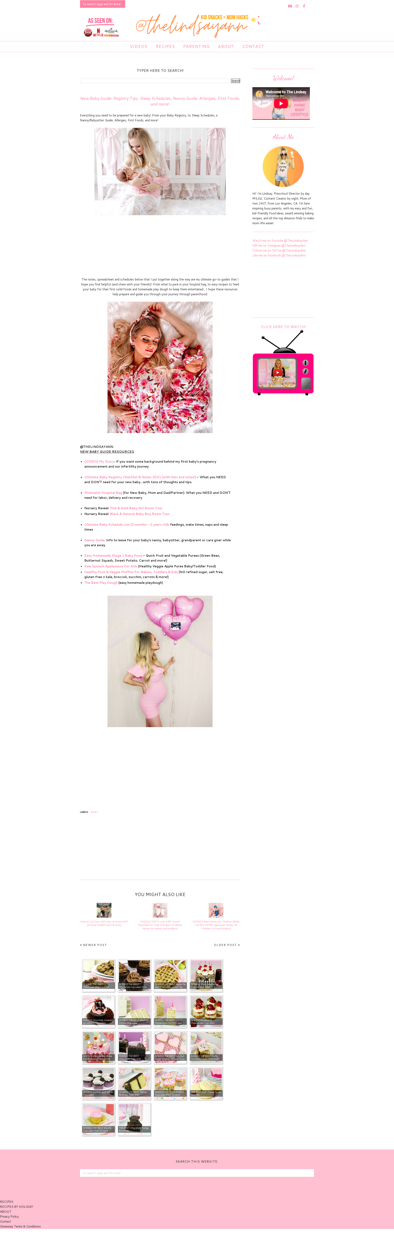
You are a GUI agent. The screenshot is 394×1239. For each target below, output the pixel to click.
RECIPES (6, 1202)
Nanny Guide (94, 540)
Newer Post (95, 945)
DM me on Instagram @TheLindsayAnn (279, 245)
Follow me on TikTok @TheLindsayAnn (279, 250)
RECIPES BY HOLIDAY (16, 1207)
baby (94, 812)
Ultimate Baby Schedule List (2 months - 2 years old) (126, 524)
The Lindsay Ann (185, 1234)
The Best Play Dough (101, 582)
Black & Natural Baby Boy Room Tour (140, 514)
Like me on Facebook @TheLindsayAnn (279, 255)
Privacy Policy (9, 1216)
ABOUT (5, 1211)
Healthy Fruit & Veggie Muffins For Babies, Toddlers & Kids (131, 572)
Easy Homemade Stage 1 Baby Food (113, 555)
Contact (5, 1221)
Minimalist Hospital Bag (103, 493)
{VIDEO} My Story (99, 461)
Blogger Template (219, 1234)
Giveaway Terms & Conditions (20, 1226)
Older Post (225, 945)
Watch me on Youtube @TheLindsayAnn (280, 240)
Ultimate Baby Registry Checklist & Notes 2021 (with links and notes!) (140, 477)
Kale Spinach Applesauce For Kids (110, 566)
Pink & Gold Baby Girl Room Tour (136, 508)
